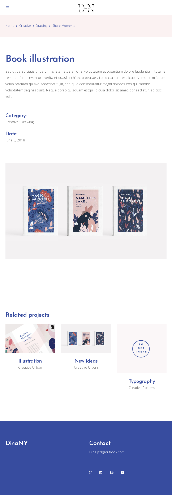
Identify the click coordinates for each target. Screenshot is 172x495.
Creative (25, 26)
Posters (148, 387)
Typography (142, 381)
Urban (37, 367)
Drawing (41, 26)
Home (9, 26)
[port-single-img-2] (86, 211)
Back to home (86, 284)
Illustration (30, 361)
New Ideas (86, 361)
